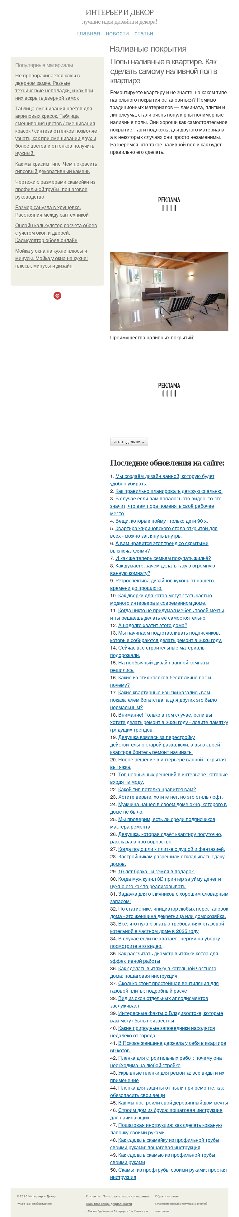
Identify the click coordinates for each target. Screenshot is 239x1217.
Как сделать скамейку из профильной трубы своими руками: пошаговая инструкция (164, 1143)
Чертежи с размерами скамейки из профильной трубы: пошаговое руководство (55, 189)
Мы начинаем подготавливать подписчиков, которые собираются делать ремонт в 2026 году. (166, 636)
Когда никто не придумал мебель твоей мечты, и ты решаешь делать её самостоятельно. (167, 614)
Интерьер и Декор (119, 12)
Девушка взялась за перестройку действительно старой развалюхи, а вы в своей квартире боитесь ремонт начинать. (165, 744)
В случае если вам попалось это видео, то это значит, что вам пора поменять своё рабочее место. (166, 506)
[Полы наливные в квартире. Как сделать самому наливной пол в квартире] (169, 291)
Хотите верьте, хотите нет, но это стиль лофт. (170, 796)
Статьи (143, 32)
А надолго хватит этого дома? (152, 625)
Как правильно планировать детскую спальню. (169, 490)
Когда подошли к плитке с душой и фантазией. (171, 848)
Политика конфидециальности (109, 1203)
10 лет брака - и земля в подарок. (156, 871)
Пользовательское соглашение (126, 1196)
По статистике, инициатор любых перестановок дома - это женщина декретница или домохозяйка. (169, 912)
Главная (88, 32)
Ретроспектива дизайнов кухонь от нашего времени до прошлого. (162, 584)
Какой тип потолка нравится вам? (157, 789)
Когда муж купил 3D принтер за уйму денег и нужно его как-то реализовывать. (165, 882)
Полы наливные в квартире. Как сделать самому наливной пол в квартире (163, 71)
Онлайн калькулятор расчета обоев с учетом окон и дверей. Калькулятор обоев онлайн (56, 233)
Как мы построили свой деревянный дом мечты (173, 1102)
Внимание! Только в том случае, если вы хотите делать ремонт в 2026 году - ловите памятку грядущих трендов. (169, 722)
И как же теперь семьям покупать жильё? (163, 558)
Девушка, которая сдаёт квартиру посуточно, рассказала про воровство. (166, 837)
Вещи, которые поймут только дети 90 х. (161, 520)
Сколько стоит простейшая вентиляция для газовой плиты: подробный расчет (164, 987)
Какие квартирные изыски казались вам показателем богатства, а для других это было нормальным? (163, 700)
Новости (117, 32)
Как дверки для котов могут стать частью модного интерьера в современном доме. (161, 599)
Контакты (93, 1196)
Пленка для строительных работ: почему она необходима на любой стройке (166, 1061)
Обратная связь (167, 1196)
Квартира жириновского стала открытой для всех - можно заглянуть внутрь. (164, 532)
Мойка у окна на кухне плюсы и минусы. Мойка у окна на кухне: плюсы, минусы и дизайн (51, 258)
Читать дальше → (129, 442)
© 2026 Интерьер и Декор (36, 1196)
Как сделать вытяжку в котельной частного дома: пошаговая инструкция (163, 972)
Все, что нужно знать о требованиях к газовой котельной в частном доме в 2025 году (167, 927)
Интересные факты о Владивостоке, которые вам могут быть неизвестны (166, 1016)
